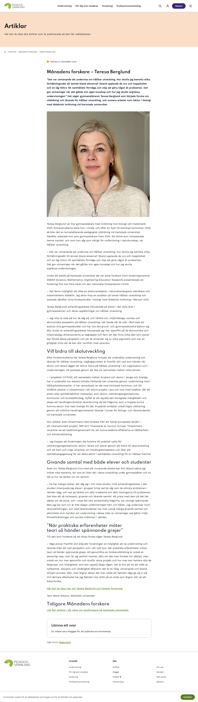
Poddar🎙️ (117, 677)
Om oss (159, 667)
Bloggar (116, 672)
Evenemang (118, 682)
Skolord (178, 6)
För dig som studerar (86, 6)
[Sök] (160, 6)
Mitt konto (161, 677)
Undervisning (64, 6)
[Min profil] (167, 6)
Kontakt (160, 672)
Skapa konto (65, 642)
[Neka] (194, 697)
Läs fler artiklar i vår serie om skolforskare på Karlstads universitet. (88, 610)
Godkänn (187, 697)
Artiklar (12, 52)
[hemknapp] (5, 52)
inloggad (71, 631)
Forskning (107, 6)
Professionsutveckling (128, 6)
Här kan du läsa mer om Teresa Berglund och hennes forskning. (85, 588)
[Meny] (190, 6)
